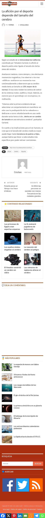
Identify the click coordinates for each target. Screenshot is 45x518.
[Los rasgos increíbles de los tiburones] (7, 388)
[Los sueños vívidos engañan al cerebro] (12, 239)
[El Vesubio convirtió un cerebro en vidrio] (12, 259)
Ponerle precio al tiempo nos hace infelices (11, 188)
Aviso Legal (6, 509)
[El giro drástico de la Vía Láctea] (7, 398)
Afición (9, 151)
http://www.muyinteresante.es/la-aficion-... (21, 147)
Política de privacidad (29, 509)
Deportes (23, 151)
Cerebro (16, 151)
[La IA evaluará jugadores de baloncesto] (32, 216)
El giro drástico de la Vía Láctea (26, 395)
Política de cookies (16, 509)
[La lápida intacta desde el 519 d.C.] (7, 439)
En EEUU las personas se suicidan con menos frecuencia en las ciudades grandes (33, 191)
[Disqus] (22, 320)
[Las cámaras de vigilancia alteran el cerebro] (32, 259)
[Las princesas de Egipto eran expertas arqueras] (12, 216)
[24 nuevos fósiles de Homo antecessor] (7, 377)
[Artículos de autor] (22, 164)
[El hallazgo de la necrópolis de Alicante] (7, 419)
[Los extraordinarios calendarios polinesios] (7, 429)
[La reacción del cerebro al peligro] (32, 239)
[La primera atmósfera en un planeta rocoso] (7, 408)
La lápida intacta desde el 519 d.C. (27, 437)
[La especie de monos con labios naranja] (7, 367)
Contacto (39, 509)
